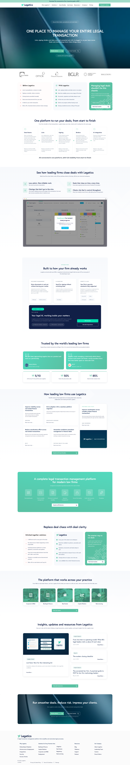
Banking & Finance (43, 747)
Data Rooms (28, 132)
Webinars (77, 749)
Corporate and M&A (43, 751)
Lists (42, 132)
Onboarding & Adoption (25, 747)
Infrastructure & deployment (27, 749)
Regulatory (59, 751)
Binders (78, 132)
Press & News (98, 754)
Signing (61, 132)
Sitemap (57, 762)
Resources (77, 743)
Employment (41, 754)
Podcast (77, 754)
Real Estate (59, 749)
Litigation (59, 746)
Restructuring (60, 754)
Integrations (23, 751)
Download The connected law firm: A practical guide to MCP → (65, 1)
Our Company (98, 743)
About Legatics (98, 747)
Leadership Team (99, 749)
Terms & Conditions (48, 762)
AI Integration (97, 132)
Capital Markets (42, 749)
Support (77, 751)
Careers (96, 751)
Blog (76, 747)
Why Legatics (23, 743)
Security (22, 754)
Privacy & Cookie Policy (35, 762)
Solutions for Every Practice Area (46, 743)
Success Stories (24, 756)
